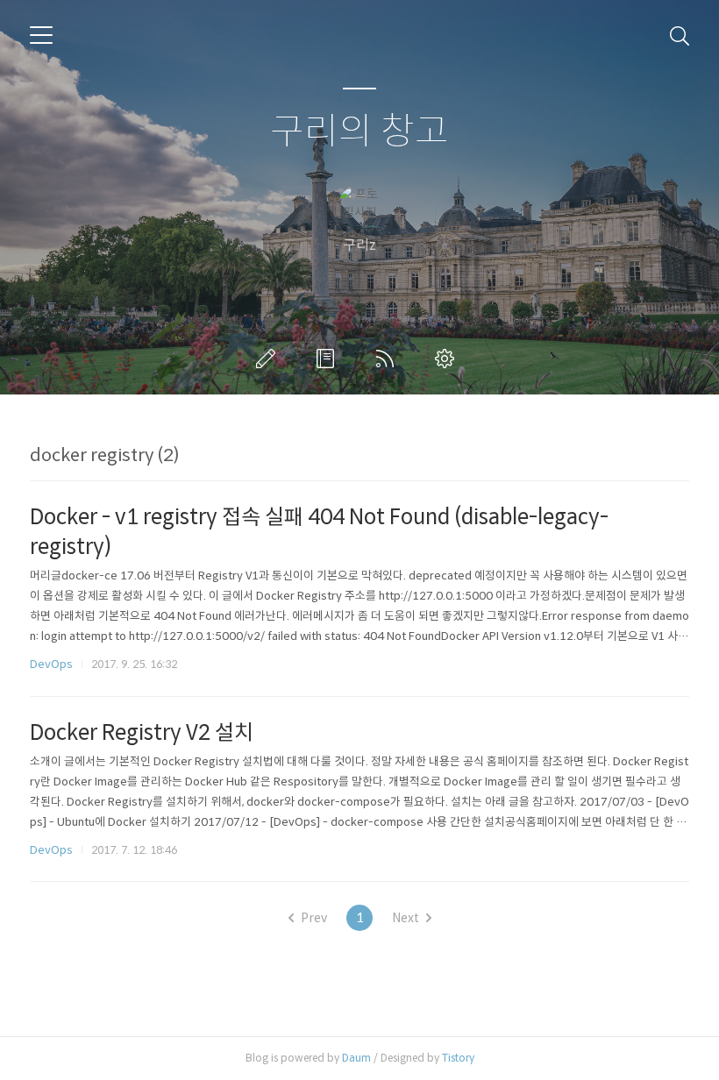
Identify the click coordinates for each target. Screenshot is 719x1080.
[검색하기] (679, 35)
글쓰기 (269, 358)
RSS (388, 358)
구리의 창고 (359, 131)
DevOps (51, 664)
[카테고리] (41, 35)
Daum (356, 1057)
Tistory (458, 1057)
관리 (448, 358)
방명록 (329, 358)
